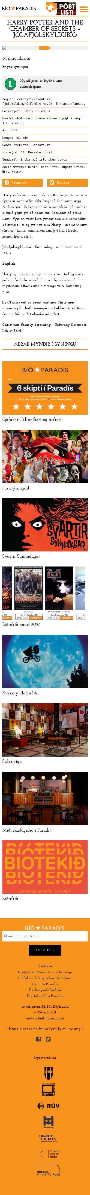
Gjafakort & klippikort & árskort (45, 978)
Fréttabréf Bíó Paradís (45, 996)
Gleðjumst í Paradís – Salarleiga (45, 972)
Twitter (63, 182)
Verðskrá (45, 966)
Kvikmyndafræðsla (45, 990)
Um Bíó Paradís (45, 984)
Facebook (19, 182)
